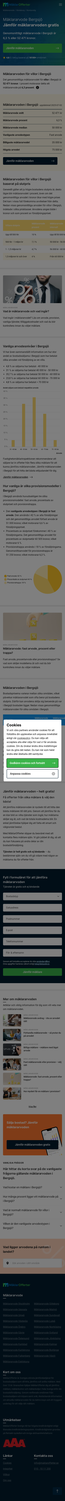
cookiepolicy (23, 738)
